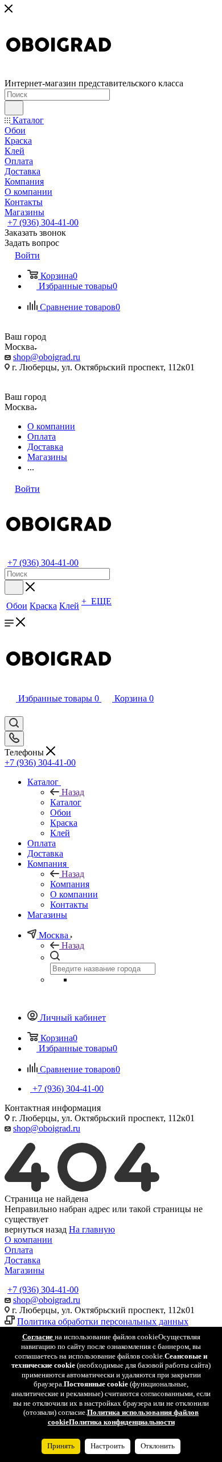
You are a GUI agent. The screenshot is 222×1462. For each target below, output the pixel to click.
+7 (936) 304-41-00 (43, 222)
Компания (69, 884)
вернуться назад (36, 1229)
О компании (28, 1239)
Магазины (24, 1270)
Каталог (65, 802)
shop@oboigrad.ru (46, 357)
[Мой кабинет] (10, 711)
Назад (72, 792)
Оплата (19, 1250)
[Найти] (14, 108)
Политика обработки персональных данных (102, 1321)
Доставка (22, 1260)
